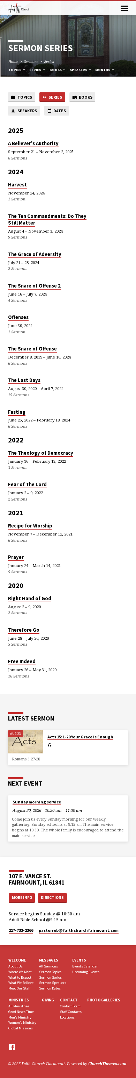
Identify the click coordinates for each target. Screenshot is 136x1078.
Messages (48, 960)
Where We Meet (20, 972)
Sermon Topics (50, 972)
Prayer (16, 557)
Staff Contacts (71, 1011)
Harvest (17, 185)
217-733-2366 (21, 930)
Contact (69, 1000)
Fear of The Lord (27, 484)
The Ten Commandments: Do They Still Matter (47, 219)
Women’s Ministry (22, 1022)
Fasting (16, 412)
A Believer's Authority (33, 143)
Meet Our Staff (19, 988)
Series (49, 61)
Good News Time (21, 1011)
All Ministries (18, 1006)
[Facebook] (12, 1046)
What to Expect (19, 977)
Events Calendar (85, 966)
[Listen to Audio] (49, 745)
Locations (67, 1017)
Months (103, 70)
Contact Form (70, 1006)
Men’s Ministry (19, 1017)
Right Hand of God (29, 598)
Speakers (79, 70)
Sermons (31, 61)
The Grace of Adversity (34, 254)
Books (56, 70)
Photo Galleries (103, 1000)
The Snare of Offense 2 (34, 286)
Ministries (18, 1000)
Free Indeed (22, 661)
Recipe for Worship (30, 526)
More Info (22, 897)
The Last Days (24, 380)
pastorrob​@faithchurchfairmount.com (79, 930)
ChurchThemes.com (107, 1063)
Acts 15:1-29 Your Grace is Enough (80, 736)
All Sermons (48, 966)
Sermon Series (50, 977)
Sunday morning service (37, 801)
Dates (59, 110)
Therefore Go (23, 630)
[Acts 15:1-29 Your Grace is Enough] (25, 742)
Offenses (18, 317)
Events (79, 960)
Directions (52, 897)
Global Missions (20, 1028)
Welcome (17, 960)
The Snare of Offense (32, 349)
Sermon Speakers (52, 982)
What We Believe (20, 982)
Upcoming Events (85, 972)
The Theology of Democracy (40, 453)
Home (13, 61)
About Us (15, 966)
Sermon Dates (50, 988)
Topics (15, 70)
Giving (48, 1000)
